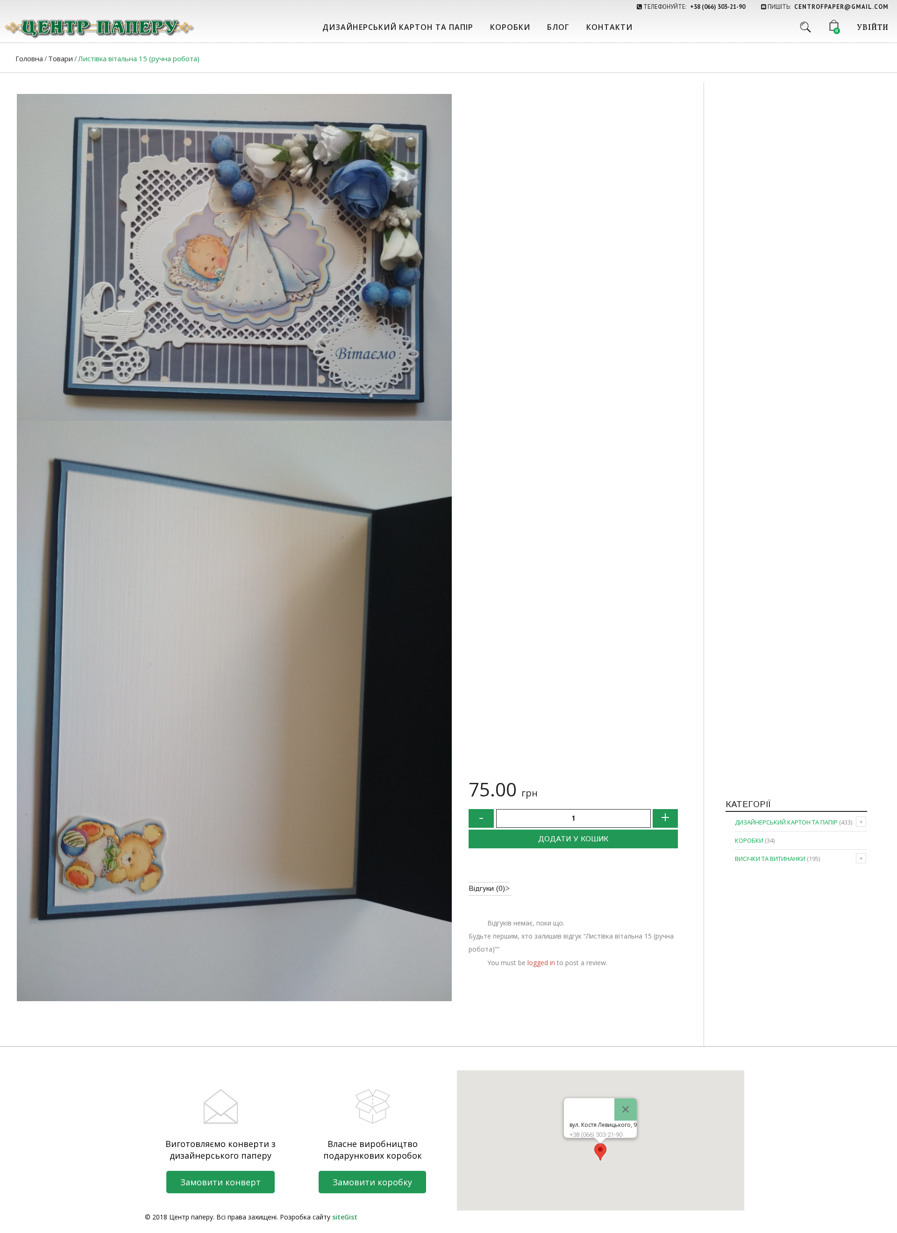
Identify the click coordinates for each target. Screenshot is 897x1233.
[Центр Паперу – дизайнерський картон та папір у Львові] (98, 28)
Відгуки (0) (487, 888)
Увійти (873, 28)
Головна (29, 58)
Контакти (609, 27)
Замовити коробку (372, 1182)
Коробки (510, 27)
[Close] (625, 1109)
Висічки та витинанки (770, 858)
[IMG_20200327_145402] (234, 711)
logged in (541, 962)
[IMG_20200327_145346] (234, 257)
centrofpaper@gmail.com (841, 7)
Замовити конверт (220, 1182)
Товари (60, 58)
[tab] (489, 889)
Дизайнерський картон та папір (397, 27)
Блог (558, 27)
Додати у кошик (573, 839)
